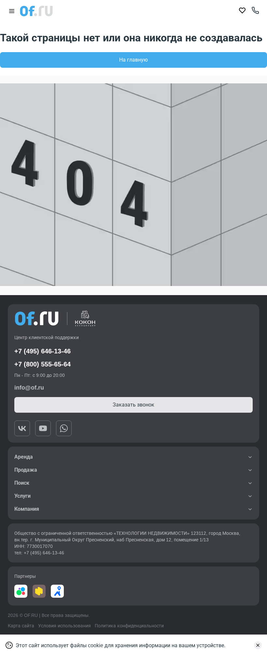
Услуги (22, 496)
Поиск (21, 483)
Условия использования (64, 625)
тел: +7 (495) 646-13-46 (39, 552)
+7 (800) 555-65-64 (42, 364)
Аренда (23, 457)
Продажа (25, 470)
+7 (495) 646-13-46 (42, 351)
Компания (26, 509)
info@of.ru (29, 387)
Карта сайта (21, 625)
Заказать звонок (133, 404)
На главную (133, 60)
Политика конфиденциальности (129, 625)
